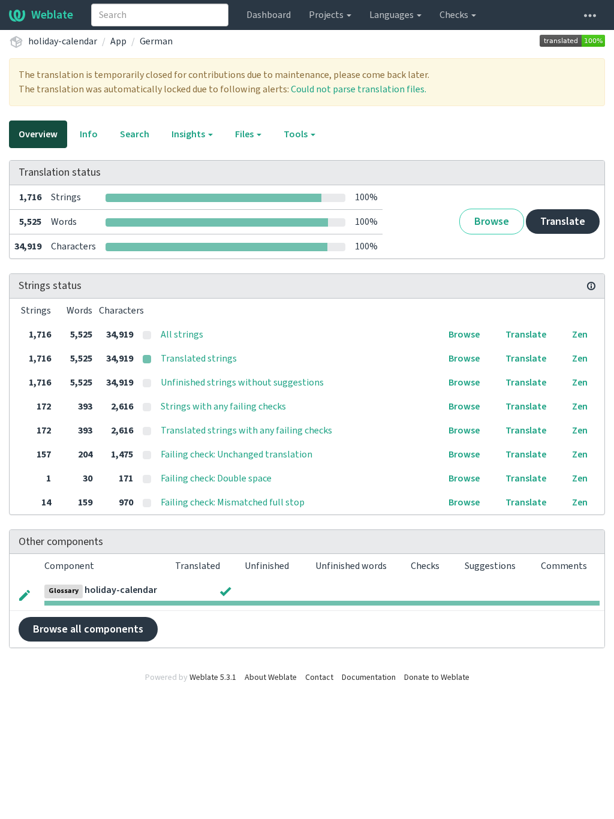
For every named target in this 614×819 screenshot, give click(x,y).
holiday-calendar (62, 41)
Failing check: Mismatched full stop (233, 502)
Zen (580, 334)
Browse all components (88, 629)
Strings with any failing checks (223, 406)
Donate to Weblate (436, 677)
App (118, 41)
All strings (182, 334)
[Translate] (24, 594)
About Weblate (271, 677)
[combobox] (159, 15)
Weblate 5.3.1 (212, 677)
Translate (562, 221)
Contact (319, 677)
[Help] (590, 15)
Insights (189, 134)
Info (89, 134)
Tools (296, 134)
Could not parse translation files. (358, 89)
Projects (327, 15)
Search (134, 134)
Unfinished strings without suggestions (242, 382)
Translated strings (199, 358)
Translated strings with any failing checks (246, 430)
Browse (491, 221)
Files (245, 134)
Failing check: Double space (216, 478)
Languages (392, 15)
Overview (38, 134)
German (156, 41)
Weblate (52, 15)
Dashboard (268, 15)
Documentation (369, 677)
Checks (455, 15)
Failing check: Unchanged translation (236, 454)
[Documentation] (591, 286)
